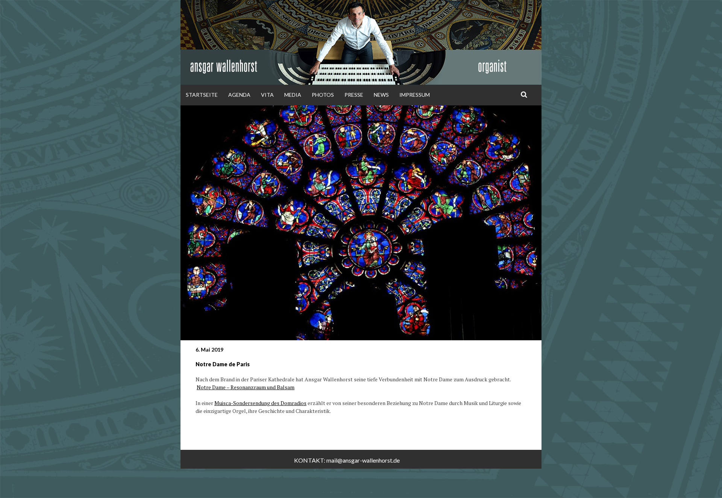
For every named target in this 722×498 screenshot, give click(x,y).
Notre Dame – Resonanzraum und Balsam (245, 387)
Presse (353, 94)
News (381, 94)
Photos (323, 94)
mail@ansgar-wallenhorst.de (363, 460)
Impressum (414, 94)
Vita (267, 94)
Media (292, 94)
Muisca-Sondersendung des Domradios (260, 403)
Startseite (202, 94)
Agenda (239, 94)
